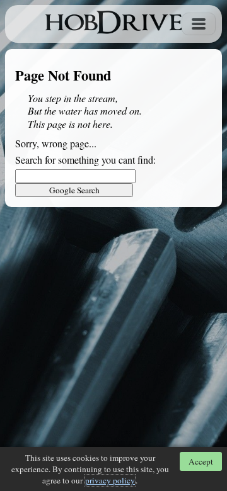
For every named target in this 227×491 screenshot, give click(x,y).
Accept (201, 461)
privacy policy (110, 480)
